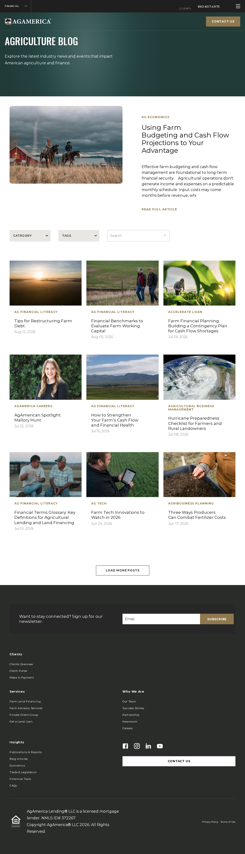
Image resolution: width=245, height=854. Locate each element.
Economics (17, 765)
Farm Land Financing (25, 701)
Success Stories (133, 708)
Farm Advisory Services (26, 708)
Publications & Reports (26, 752)
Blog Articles (19, 759)
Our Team (129, 701)
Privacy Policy (210, 821)
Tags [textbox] (66, 235)
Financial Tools (20, 779)
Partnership (130, 715)
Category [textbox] (22, 235)
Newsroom (130, 721)
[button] (22, 677)
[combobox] (30, 235)
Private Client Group (24, 715)
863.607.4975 (209, 6)
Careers (127, 728)
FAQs (13, 785)
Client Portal (18, 671)
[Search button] (165, 235)
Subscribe (217, 619)
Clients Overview (21, 664)
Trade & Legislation (23, 772)
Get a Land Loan (21, 721)
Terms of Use (228, 821)
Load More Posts (122, 570)
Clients (185, 8)
